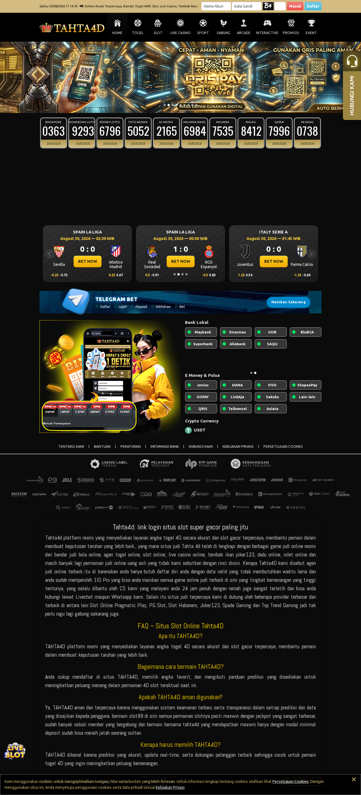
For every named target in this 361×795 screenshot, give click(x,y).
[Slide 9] (196, 105)
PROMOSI (291, 33)
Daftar (313, 6)
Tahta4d (53, 537)
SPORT (203, 33)
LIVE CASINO (180, 33)
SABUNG (223, 33)
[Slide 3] (172, 105)
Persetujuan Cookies (290, 781)
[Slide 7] (188, 105)
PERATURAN (130, 446)
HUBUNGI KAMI (201, 446)
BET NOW (84, 261)
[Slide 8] (192, 105)
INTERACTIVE (267, 33)
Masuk (295, 6)
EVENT (311, 33)
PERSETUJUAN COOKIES (283, 446)
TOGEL (138, 33)
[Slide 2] (169, 105)
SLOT (158, 33)
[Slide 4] (176, 105)
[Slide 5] (180, 105)
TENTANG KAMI (71, 446)
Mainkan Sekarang (288, 302)
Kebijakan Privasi (170, 787)
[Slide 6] (184, 105)
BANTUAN (102, 446)
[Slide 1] (165, 105)
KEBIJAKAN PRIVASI (238, 446)
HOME (117, 33)
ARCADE (243, 33)
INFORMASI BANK (165, 446)
